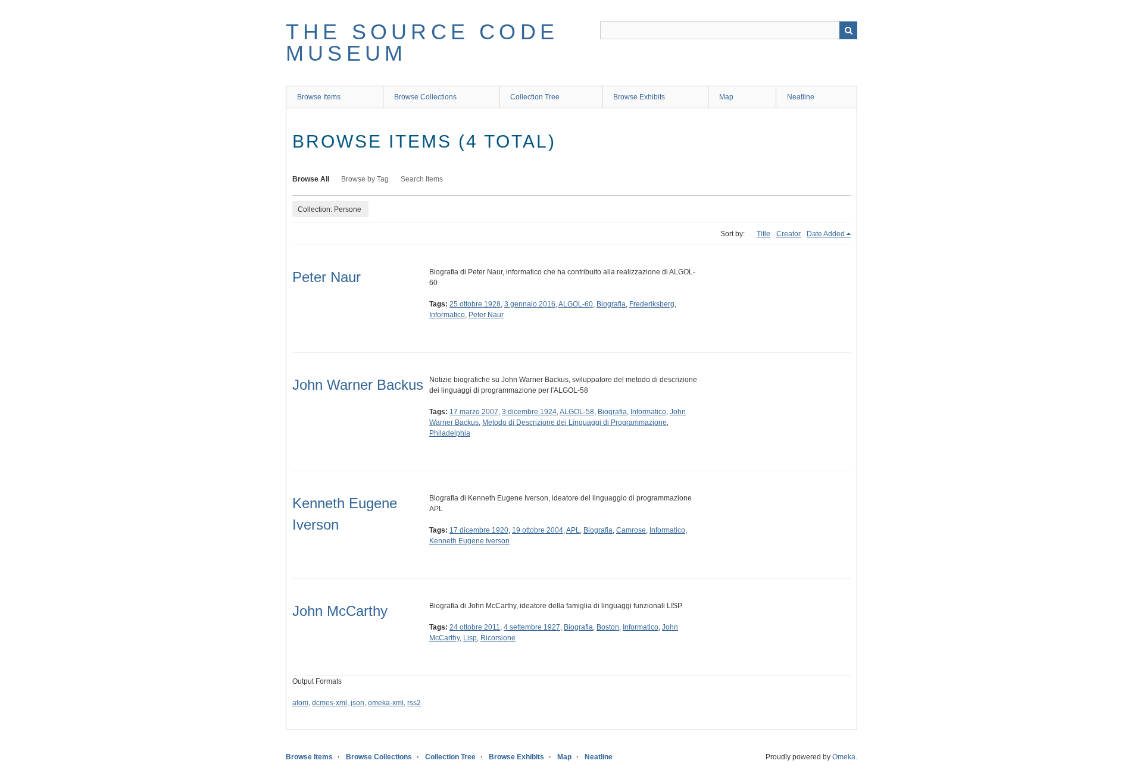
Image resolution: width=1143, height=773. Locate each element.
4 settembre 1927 (532, 627)
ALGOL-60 (575, 304)
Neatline (800, 97)
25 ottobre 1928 (475, 304)
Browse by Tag (365, 179)
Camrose (631, 530)
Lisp (470, 638)
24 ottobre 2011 (474, 627)
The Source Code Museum (422, 42)
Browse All (310, 179)
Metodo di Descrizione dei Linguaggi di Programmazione (574, 422)
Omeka (843, 757)
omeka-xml (386, 703)
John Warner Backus (357, 385)
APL (573, 530)
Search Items (422, 179)
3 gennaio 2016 (529, 304)
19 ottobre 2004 (537, 530)
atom (300, 703)
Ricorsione (498, 638)
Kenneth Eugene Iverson (469, 541)
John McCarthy (340, 611)
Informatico (447, 315)
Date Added (826, 234)
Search (848, 30)
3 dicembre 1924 (529, 412)
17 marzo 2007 (473, 412)
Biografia (611, 304)
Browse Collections (425, 97)
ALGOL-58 (577, 412)
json (357, 703)
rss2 (414, 703)
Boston (608, 627)
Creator (788, 234)
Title (763, 234)
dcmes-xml (329, 703)
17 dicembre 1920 (478, 530)
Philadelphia (449, 433)
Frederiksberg (651, 304)
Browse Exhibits (639, 97)
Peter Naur (326, 277)
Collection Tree (535, 97)
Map (726, 97)
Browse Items (319, 97)
